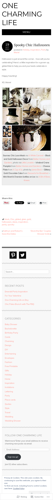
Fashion (8, 362)
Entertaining (10, 354)
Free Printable (11, 366)
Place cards (10, 400)
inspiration (23, 222)
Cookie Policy (18, 488)
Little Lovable (28, 162)
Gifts (7, 370)
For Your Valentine (13, 296)
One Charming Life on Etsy (17, 300)
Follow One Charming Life (23, 435)
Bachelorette (11, 328)
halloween (6, 222)
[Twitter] (22, 255)
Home (7, 379)
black (7, 219)
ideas (14, 222)
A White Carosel (35, 155)
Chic (12, 219)
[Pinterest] (13, 255)
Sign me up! (13, 457)
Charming (9, 341)
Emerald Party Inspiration (16, 291)
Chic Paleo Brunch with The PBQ (19, 304)
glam (24, 219)
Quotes (8, 404)
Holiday (26, 50)
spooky (11, 224)
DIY (6, 349)
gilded (18, 219)
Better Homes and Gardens (28, 166)
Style (7, 408)
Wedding (9, 416)
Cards (7, 337)
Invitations (9, 387)
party (4, 224)
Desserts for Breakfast (38, 173)
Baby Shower (11, 324)
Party (43, 50)
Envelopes (9, 358)
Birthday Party (11, 333)
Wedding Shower (13, 421)
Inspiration (35, 50)
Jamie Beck (37, 169)
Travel (7, 412)
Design (8, 345)
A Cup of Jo (18, 169)
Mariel (16, 52)
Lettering (9, 391)
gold (29, 219)
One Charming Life (22, 14)
